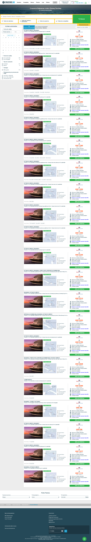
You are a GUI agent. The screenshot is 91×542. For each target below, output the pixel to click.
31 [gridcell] (3, 52)
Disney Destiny (25, 504)
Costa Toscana (8, 518)
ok (65, 531)
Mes (16, 31)
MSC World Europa (9, 515)
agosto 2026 (10, 35)
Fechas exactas (6, 31)
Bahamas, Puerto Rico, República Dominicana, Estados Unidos (42, 357)
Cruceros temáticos (55, 2)
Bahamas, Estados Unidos (31, 292)
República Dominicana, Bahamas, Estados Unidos (38, 314)
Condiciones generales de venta (55, 518)
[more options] (89, 2)
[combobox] (37, 16)
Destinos (19, 2)
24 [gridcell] (3, 50)
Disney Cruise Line (16, 504)
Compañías (8, 504)
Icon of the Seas (8, 517)
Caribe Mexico (28, 379)
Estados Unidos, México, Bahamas (34, 139)
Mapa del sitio (52, 522)
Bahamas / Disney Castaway (32, 401)
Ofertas (48, 2)
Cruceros (2, 504)
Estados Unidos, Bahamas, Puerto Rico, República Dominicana (42, 270)
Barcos (32, 2)
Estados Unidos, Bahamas (31, 30)
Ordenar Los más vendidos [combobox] (82, 27)
